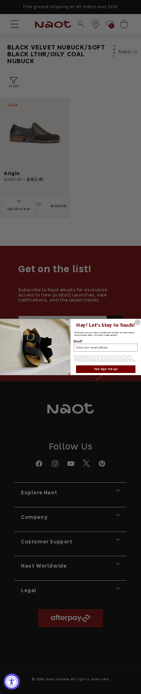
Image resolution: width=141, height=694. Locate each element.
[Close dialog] (137, 322)
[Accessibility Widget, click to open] (12, 681)
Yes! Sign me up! (106, 369)
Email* (78, 341)
